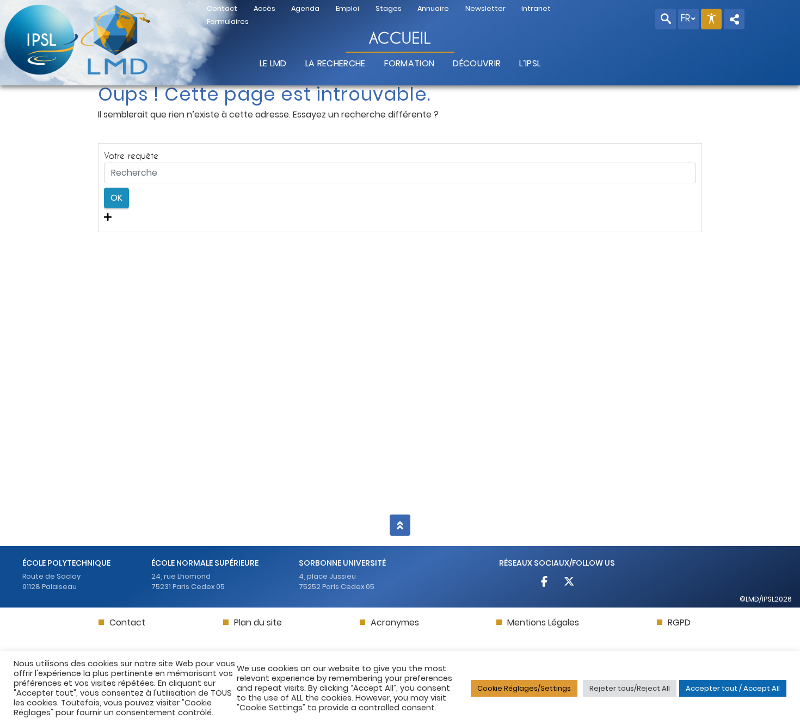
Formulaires (228, 21)
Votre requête (131, 155)
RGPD (679, 622)
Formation (409, 63)
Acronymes (395, 622)
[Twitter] (569, 582)
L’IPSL (529, 63)
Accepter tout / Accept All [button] (733, 688)
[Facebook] (545, 582)
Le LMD (273, 63)
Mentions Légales (543, 622)
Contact (127, 622)
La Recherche (335, 63)
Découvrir (477, 63)
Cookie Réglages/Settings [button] (524, 688)
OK (116, 197)
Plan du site (258, 622)
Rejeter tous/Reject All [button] (629, 688)
